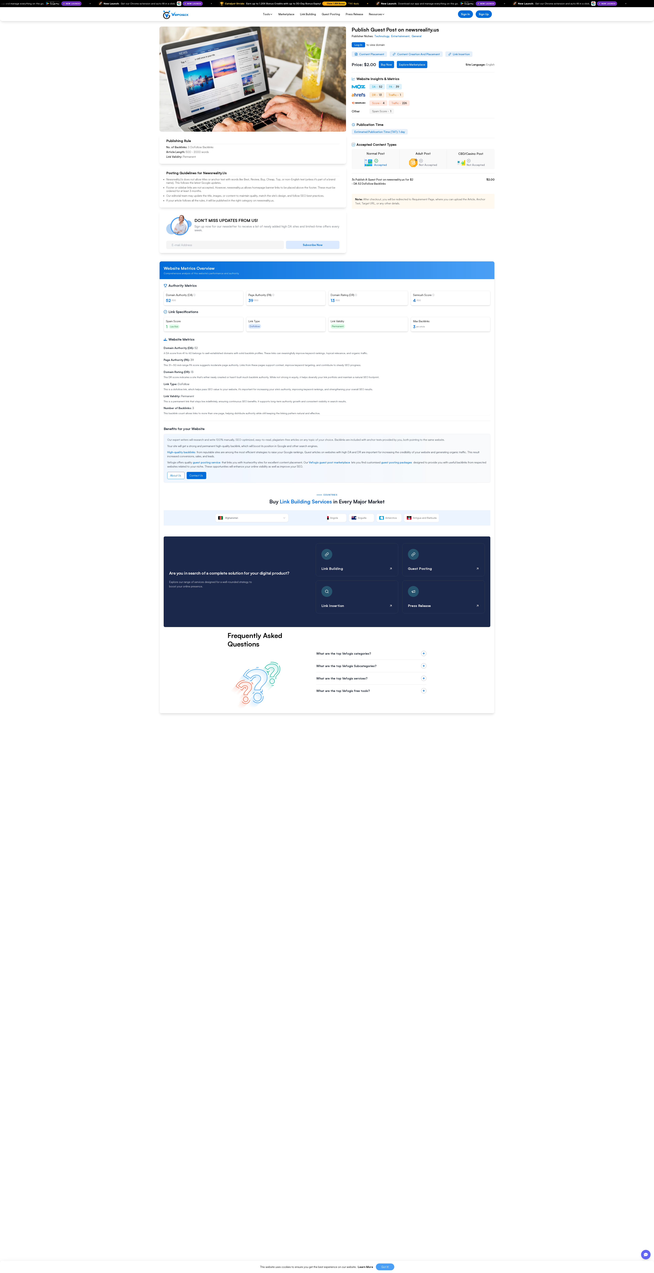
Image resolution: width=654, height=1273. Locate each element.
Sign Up (484, 14)
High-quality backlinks (181, 452)
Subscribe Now (313, 245)
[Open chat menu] (646, 1254)
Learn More (365, 1267)
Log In (358, 44)
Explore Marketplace (412, 64)
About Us (175, 475)
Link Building (308, 14)
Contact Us (196, 475)
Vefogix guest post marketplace (329, 462)
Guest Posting (331, 14)
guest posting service (206, 462)
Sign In (465, 14)
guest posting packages (396, 462)
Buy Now (386, 64)
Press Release (354, 14)
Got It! (385, 1267)
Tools (266, 14)
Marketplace (286, 14)
